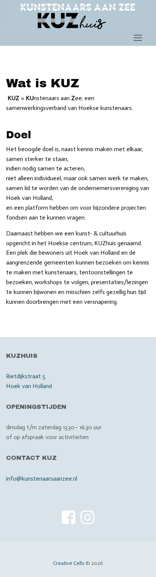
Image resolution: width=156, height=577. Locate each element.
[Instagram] (87, 516)
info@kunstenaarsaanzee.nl (41, 478)
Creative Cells (68, 563)
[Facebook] (68, 516)
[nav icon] (138, 38)
